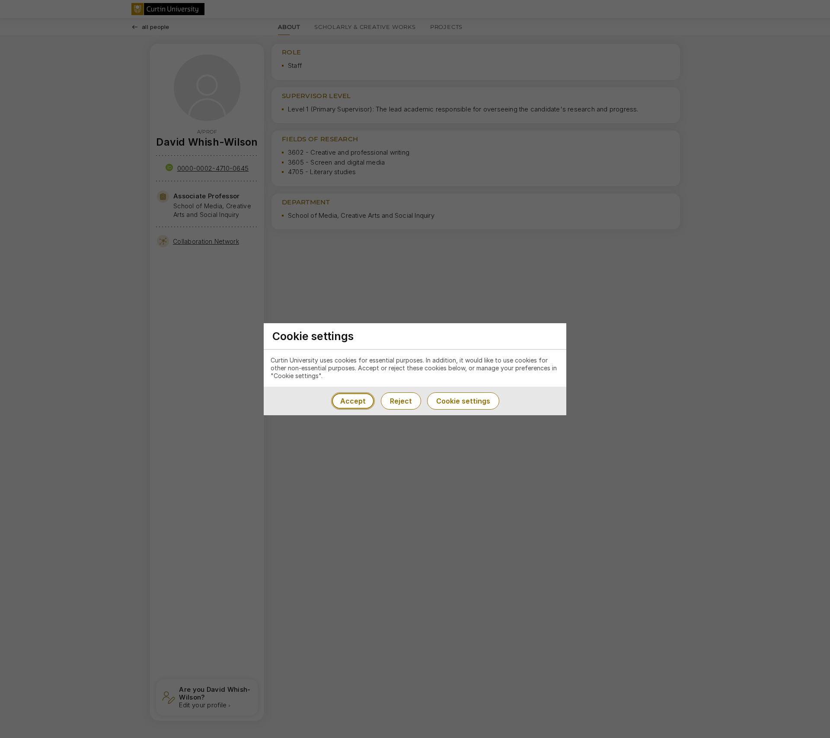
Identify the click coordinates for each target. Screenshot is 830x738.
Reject (401, 401)
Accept (353, 401)
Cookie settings (463, 401)
